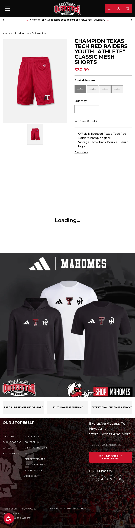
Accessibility (32, 476)
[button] (3, 20)
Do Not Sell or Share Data (17, 518)
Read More (81, 152)
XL (119, 90)
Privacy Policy (29, 509)
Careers (8, 447)
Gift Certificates (34, 459)
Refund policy (33, 470)
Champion (39, 33)
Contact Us (31, 442)
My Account (31, 436)
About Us (8, 436)
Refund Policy (11, 513)
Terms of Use (11, 509)
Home (6, 33)
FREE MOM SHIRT (12, 453)
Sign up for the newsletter (110, 457)
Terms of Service (34, 464)
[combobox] (109, 8)
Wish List (29, 453)
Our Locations (12, 442)
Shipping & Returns (35, 447)
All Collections (22, 33)
